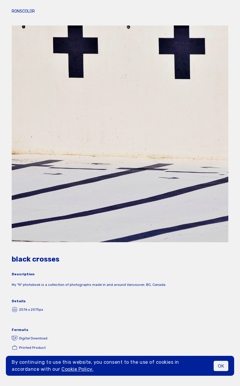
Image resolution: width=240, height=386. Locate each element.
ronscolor (23, 11)
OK (221, 365)
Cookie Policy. (77, 369)
